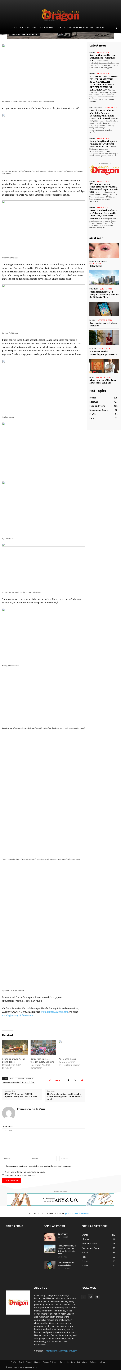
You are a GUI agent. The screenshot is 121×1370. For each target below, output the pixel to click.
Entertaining (82, 1362)
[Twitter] (75, 1080)
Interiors (71, 1362)
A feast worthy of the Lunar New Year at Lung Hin (103, 381)
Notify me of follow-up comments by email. (25, 1172)
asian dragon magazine (24, 1078)
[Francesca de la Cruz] (8, 1113)
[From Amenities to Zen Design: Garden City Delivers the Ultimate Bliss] (104, 277)
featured (25, 1082)
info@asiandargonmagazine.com (61, 1350)
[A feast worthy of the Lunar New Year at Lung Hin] (104, 366)
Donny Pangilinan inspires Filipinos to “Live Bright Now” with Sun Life (103, 144)
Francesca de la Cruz (31, 1109)
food (32, 1082)
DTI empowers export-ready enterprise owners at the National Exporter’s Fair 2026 (103, 188)
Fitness (37, 1362)
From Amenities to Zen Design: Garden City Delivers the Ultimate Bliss (104, 294)
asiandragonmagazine (11, 1082)
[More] (82, 1080)
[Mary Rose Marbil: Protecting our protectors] (104, 337)
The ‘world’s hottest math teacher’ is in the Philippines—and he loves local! (64, 1097)
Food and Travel (96, 107)
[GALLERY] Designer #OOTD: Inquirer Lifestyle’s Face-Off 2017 (20, 1095)
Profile (92, 348)
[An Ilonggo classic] (71, 1047)
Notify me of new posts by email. (20, 1175)
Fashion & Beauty (50, 1362)
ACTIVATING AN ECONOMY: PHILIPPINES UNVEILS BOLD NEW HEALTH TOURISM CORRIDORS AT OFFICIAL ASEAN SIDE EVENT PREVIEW (103, 83)
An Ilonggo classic (67, 1059)
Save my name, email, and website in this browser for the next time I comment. (38, 1166)
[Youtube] (97, 1297)
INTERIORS (93, 289)
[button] (115, 28)
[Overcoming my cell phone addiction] (104, 309)
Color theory (95, 266)
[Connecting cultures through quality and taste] (43, 1047)
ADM (11, 1078)
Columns (93, 1362)
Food (91, 377)
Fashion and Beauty (98, 261)
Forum (92, 320)
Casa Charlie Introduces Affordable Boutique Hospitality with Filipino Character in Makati (101, 114)
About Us (104, 1362)
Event (62, 1362)
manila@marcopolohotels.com (17, 1015)
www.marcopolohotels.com (54, 1012)
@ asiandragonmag (78, 1213)
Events (92, 52)
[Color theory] (104, 250)
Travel (29, 1362)
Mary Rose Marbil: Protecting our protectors (103, 352)
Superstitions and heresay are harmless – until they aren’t (103, 58)
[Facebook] (68, 1080)
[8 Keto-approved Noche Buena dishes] (15, 1047)
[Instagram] (90, 1296)
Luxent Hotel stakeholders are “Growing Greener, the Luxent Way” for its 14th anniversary (103, 214)
